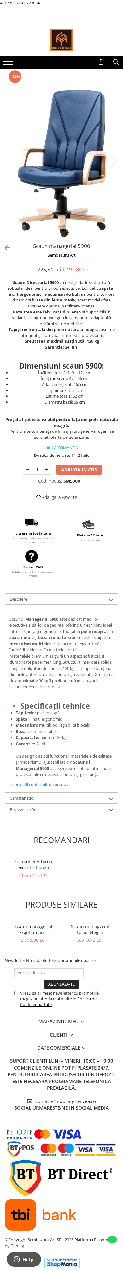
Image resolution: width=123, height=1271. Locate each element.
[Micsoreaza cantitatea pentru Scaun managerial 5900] (27, 470)
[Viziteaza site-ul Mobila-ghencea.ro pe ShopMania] (62, 1263)
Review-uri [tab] (22, 809)
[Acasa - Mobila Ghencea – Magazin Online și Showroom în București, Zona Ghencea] (61, 40)
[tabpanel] (61, 154)
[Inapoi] (4, 248)
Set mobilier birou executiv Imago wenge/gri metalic (33, 865)
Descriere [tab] (18, 599)
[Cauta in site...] (116, 62)
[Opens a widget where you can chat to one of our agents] (23, 1260)
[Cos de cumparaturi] (101, 62)
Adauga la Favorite (59, 497)
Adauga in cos (79, 470)
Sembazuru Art (62, 255)
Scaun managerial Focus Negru (90, 929)
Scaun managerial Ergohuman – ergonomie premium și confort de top (33, 929)
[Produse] (8, 63)
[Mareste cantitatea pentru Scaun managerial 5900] (46, 470)
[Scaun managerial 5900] (61, 154)
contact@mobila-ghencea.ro (65, 1101)
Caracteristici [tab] (22, 798)
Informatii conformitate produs (38, 784)
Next (113, 161)
